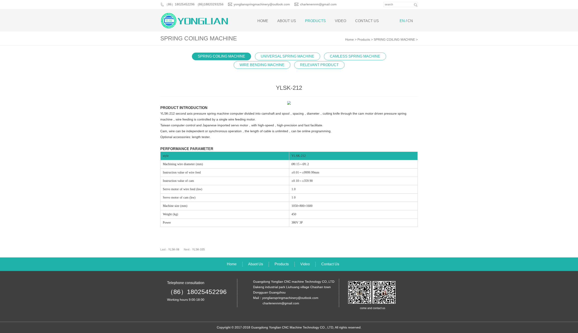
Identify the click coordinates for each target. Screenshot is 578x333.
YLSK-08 (173, 249)
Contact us (367, 21)
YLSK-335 (198, 249)
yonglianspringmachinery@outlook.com (262, 4)
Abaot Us (255, 264)
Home (262, 21)
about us (286, 21)
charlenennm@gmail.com (318, 4)
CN (410, 21)
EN (402, 21)
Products (315, 21)
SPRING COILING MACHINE (394, 39)
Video (340, 21)
